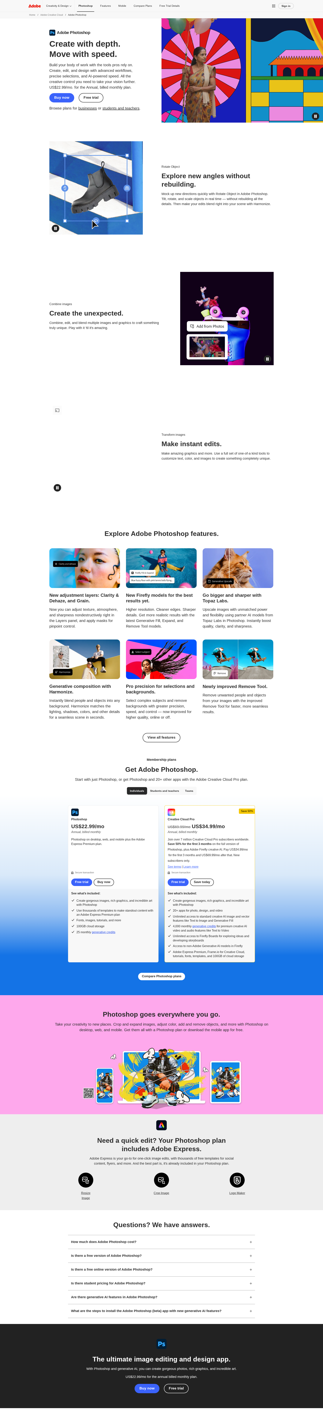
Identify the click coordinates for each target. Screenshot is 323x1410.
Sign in (286, 5)
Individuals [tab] (137, 790)
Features (105, 5)
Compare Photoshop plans (161, 976)
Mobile (122, 5)
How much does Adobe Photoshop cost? (103, 1242)
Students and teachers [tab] (164, 790)
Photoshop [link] (86, 5)
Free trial (91, 97)
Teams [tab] (189, 790)
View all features (161, 737)
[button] (274, 6)
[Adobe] (34, 6)
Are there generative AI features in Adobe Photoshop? (114, 1297)
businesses (87, 108)
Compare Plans (143, 5)
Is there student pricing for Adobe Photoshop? (108, 1283)
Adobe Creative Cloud (51, 15)
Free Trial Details (169, 5)
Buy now (61, 97)
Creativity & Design (57, 5)
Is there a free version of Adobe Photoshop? (106, 1256)
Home (32, 15)
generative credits (103, 932)
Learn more (191, 866)
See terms (174, 866)
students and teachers (120, 108)
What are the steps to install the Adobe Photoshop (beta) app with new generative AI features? (146, 1311)
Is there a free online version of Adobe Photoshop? (112, 1269)
